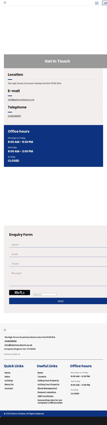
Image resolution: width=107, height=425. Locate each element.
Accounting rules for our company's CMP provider (50, 401)
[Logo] (15, 2)
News (40, 372)
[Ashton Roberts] (15, 331)
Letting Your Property (48, 384)
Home (7, 372)
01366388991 (14, 116)
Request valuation (47, 392)
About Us (9, 384)
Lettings (9, 380)
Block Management (47, 388)
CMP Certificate (46, 396)
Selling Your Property (48, 380)
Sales (7, 376)
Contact (9, 388)
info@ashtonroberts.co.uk (21, 99)
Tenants (42, 376)
